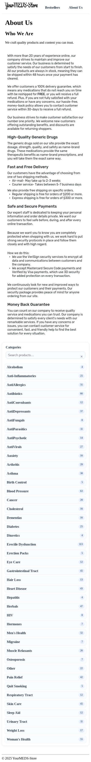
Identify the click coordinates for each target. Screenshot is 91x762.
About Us (76, 7)
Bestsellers (52, 7)
